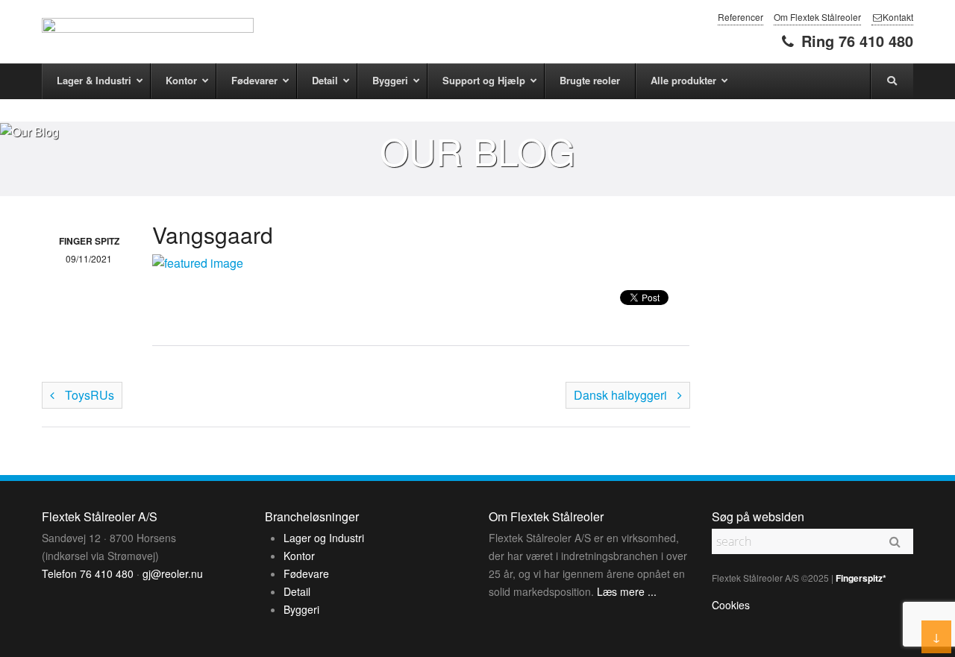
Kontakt (898, 16)
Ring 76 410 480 (855, 40)
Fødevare (306, 573)
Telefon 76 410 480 (88, 573)
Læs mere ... (627, 591)
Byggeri (301, 609)
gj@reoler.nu (173, 573)
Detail (297, 591)
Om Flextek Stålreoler (817, 16)
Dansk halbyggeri (622, 394)
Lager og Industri (324, 537)
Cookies (731, 604)
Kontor (299, 555)
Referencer (740, 16)
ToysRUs (88, 394)
